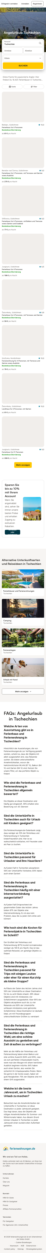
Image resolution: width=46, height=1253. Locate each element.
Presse (5, 1205)
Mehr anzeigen (21, 691)
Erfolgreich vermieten (9, 4)
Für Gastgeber (8, 1221)
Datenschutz (31, 1246)
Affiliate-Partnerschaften (12, 1209)
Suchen (23, 65)
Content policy (9, 1249)
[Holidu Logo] (19, 1148)
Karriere (6, 1178)
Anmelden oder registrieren (12, 532)
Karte (14, 87)
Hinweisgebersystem (34, 1249)
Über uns (6, 1182)
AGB (22, 1246)
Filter (35, 87)
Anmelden (25, 4)
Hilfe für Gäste (8, 1198)
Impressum (14, 1246)
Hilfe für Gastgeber (10, 1201)
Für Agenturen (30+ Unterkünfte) (15, 1225)
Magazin (6, 1185)
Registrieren (37, 4)
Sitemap (20, 1249)
